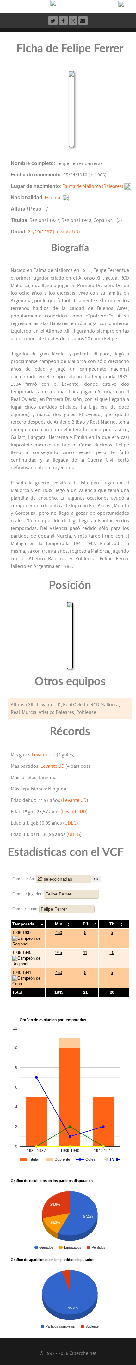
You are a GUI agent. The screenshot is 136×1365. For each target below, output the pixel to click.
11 (85, 952)
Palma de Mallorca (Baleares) (92, 186)
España (52, 197)
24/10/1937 (40, 232)
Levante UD (66, 232)
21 (85, 992)
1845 (58, 992)
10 (112, 952)
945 (58, 952)
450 (58, 932)
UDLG (71, 823)
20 (112, 992)
